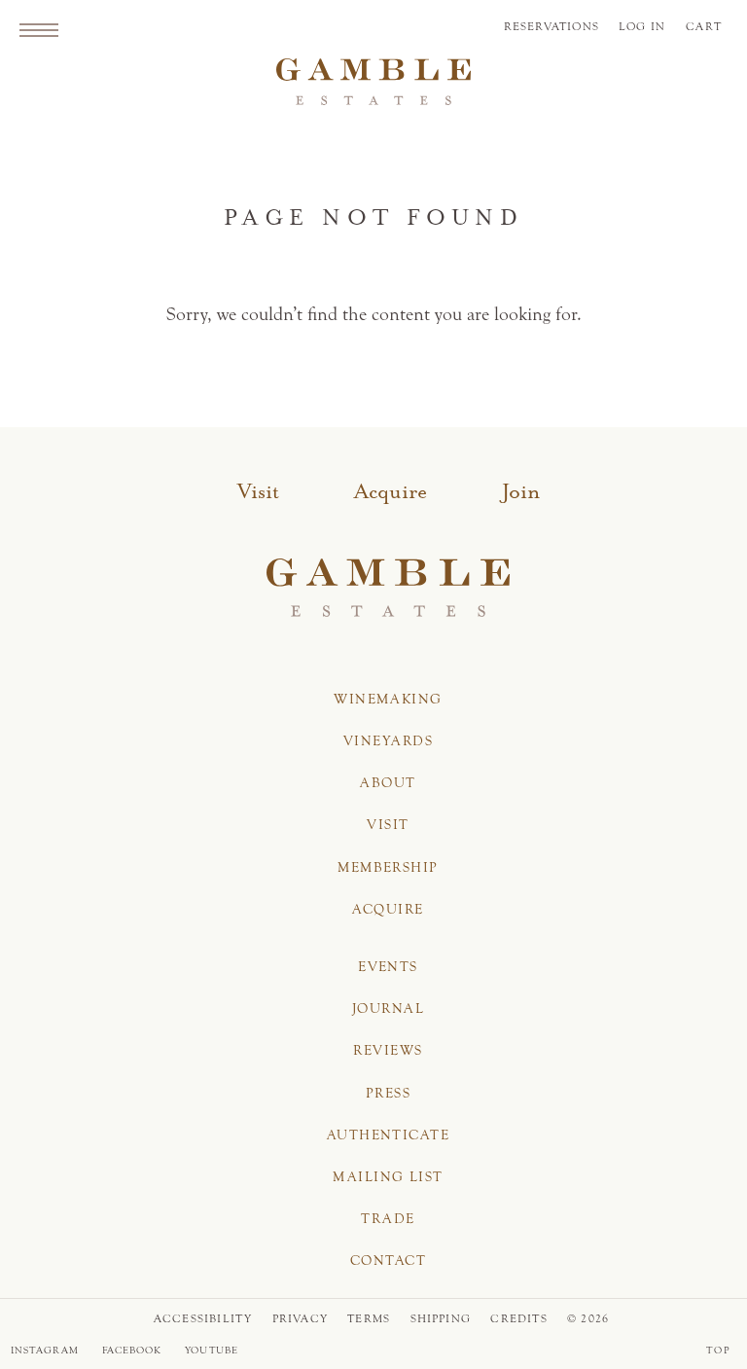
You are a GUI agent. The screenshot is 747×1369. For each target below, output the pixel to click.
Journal (388, 1008)
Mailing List (388, 1177)
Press (388, 1093)
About (387, 783)
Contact (388, 1260)
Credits (518, 1318)
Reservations (551, 26)
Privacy (300, 1318)
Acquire (390, 492)
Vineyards (388, 741)
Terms (368, 1318)
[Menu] (39, 29)
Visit (258, 492)
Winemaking (388, 699)
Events (388, 966)
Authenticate (388, 1135)
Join (521, 492)
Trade (387, 1218)
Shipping (441, 1318)
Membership (388, 867)
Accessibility (203, 1318)
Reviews (387, 1050)
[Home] (373, 86)
